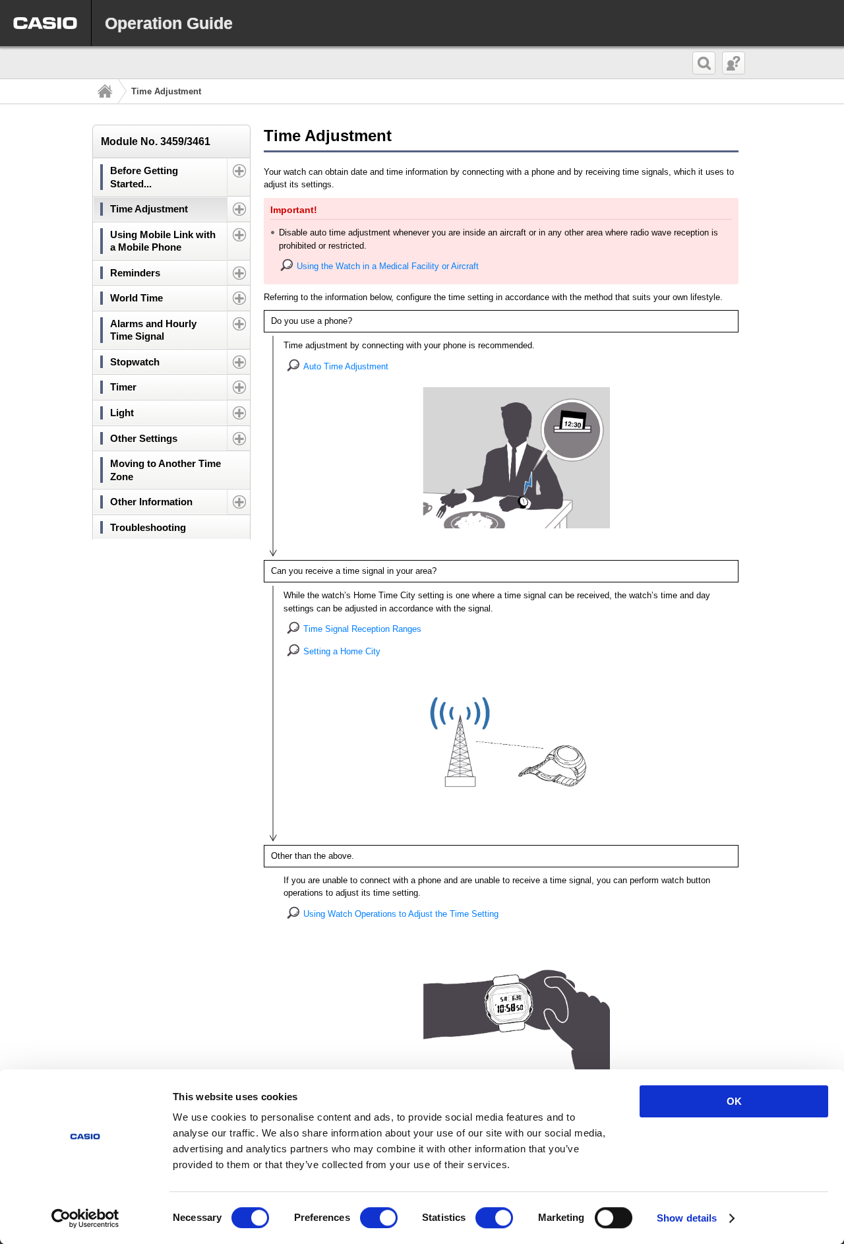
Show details (687, 1218)
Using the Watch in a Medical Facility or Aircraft (388, 266)
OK (734, 1101)
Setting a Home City (341, 651)
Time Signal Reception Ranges (362, 629)
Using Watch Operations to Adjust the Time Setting (400, 914)
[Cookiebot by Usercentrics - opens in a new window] (85, 1218)
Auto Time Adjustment (345, 366)
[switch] (379, 1217)
